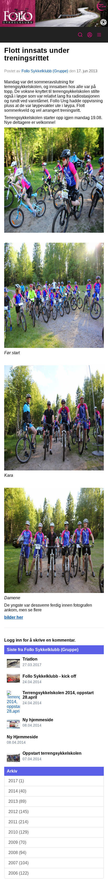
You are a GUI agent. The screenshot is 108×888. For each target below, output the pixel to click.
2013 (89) (17, 801)
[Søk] (80, 34)
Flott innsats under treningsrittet (36, 54)
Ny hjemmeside (38, 720)
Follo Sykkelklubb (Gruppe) (44, 71)
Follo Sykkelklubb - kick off (49, 676)
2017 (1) (16, 781)
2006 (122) (18, 873)
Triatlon (30, 659)
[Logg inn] (89, 34)
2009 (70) (17, 842)
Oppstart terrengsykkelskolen (52, 753)
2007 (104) (18, 863)
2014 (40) (17, 791)
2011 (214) (18, 822)
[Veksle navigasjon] (99, 34)
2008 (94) (17, 852)
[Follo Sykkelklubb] (54, 13)
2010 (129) (18, 832)
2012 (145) (18, 811)
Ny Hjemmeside (22, 737)
